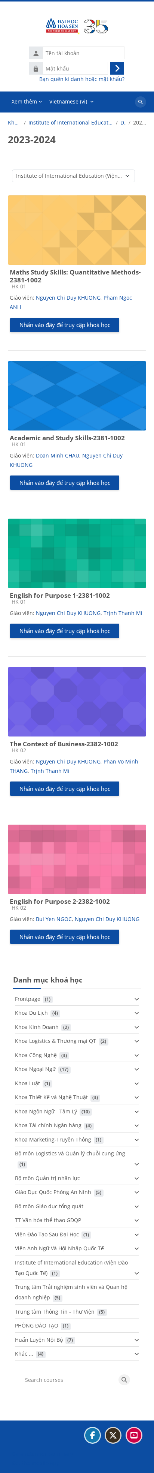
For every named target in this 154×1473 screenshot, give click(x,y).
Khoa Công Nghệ (36, 1055)
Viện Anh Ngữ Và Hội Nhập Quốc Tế (59, 1248)
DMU (123, 122)
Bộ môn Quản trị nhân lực (47, 1178)
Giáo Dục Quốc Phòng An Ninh (53, 1192)
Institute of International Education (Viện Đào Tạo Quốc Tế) (70, 122)
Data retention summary (42, 1453)
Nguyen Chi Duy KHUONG (68, 297)
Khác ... (24, 1353)
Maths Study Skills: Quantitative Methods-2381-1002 (75, 276)
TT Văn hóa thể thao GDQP (48, 1220)
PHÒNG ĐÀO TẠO (36, 1325)
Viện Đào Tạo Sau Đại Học (47, 1234)
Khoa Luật (27, 1083)
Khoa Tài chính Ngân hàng (48, 1125)
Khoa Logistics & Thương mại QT (55, 1040)
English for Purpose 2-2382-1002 (60, 901)
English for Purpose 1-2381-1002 (60, 595)
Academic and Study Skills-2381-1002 (67, 438)
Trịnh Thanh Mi (123, 612)
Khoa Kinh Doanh (37, 1026)
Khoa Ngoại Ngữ (35, 1068)
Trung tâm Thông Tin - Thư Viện (55, 1311)
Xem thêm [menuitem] (24, 101)
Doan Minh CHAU (57, 455)
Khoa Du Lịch (31, 1012)
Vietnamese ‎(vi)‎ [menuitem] (68, 101)
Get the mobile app (36, 1463)
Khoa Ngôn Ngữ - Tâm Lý (46, 1111)
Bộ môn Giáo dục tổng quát (49, 1206)
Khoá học (15, 122)
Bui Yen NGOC (54, 918)
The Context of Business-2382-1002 (64, 744)
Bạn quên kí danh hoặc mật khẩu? (81, 79)
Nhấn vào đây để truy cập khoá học (64, 324)
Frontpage (27, 998)
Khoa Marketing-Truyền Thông (53, 1139)
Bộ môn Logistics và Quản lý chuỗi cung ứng (70, 1153)
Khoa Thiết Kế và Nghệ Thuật (51, 1097)
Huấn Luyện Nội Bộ (39, 1339)
